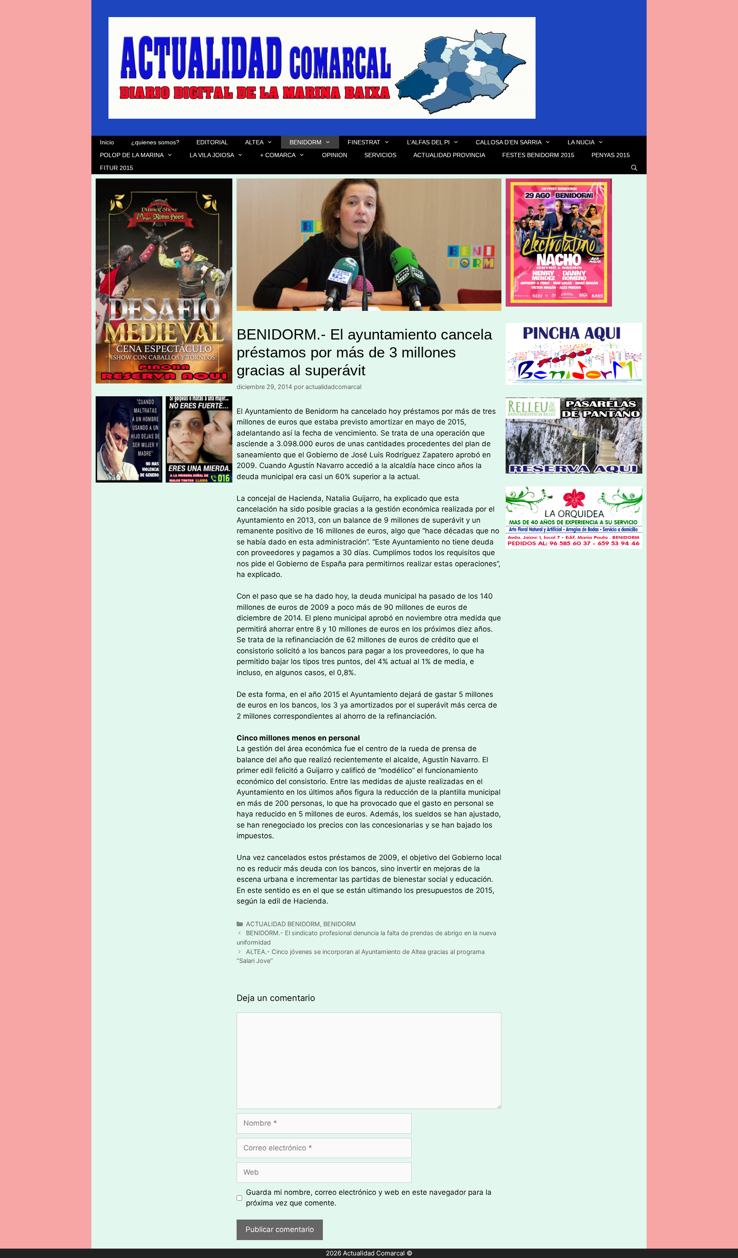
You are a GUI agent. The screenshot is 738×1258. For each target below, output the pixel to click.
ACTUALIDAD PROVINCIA (449, 155)
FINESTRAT (364, 142)
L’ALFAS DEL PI (428, 142)
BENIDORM (306, 142)
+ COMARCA (278, 155)
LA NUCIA (581, 142)
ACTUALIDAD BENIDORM (283, 923)
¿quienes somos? (155, 142)
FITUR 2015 (116, 167)
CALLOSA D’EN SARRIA (509, 142)
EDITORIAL (212, 142)
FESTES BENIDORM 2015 (538, 155)
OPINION (334, 155)
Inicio (107, 142)
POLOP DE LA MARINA (132, 155)
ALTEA (254, 142)
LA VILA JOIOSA (212, 155)
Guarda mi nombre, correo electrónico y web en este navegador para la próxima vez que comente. (369, 1198)
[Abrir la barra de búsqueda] (634, 167)
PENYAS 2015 (611, 155)
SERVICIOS (380, 155)
